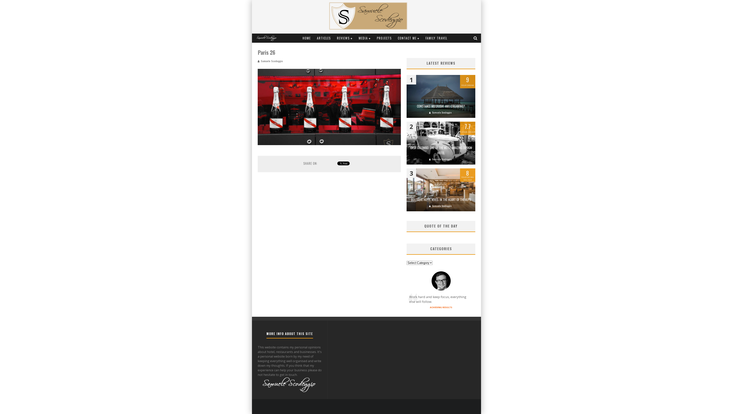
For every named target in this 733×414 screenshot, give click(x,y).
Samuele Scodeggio (272, 61)
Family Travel (436, 38)
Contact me (407, 38)
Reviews (343, 38)
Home (307, 38)
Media (363, 38)
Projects (384, 38)
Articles (324, 38)
